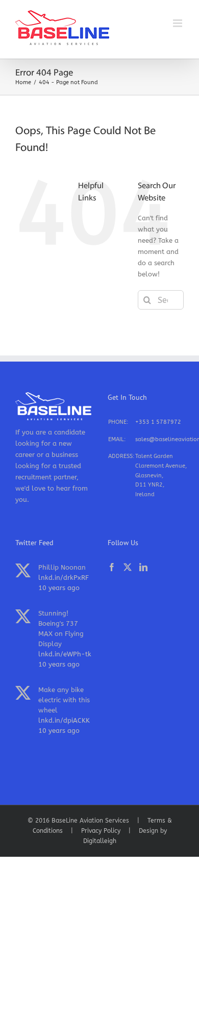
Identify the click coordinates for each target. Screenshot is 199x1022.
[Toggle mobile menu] (178, 23)
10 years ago (59, 588)
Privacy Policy (100, 830)
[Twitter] (127, 567)
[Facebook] (112, 567)
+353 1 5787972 (158, 422)
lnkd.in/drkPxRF (63, 577)
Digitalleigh (99, 841)
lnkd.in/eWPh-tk (64, 654)
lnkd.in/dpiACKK (64, 720)
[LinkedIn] (143, 567)
